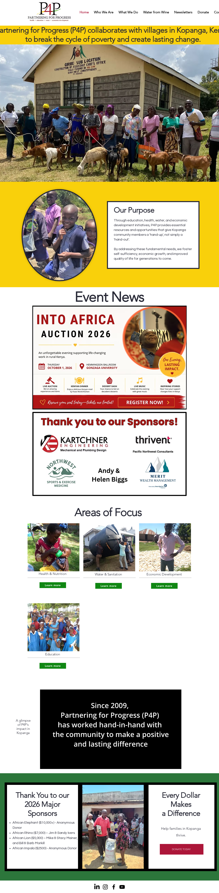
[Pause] (44, 764)
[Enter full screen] (177, 764)
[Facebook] (113, 887)
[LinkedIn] (97, 887)
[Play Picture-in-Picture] (171, 764)
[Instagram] (105, 887)
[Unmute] (50, 764)
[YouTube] (122, 887)
